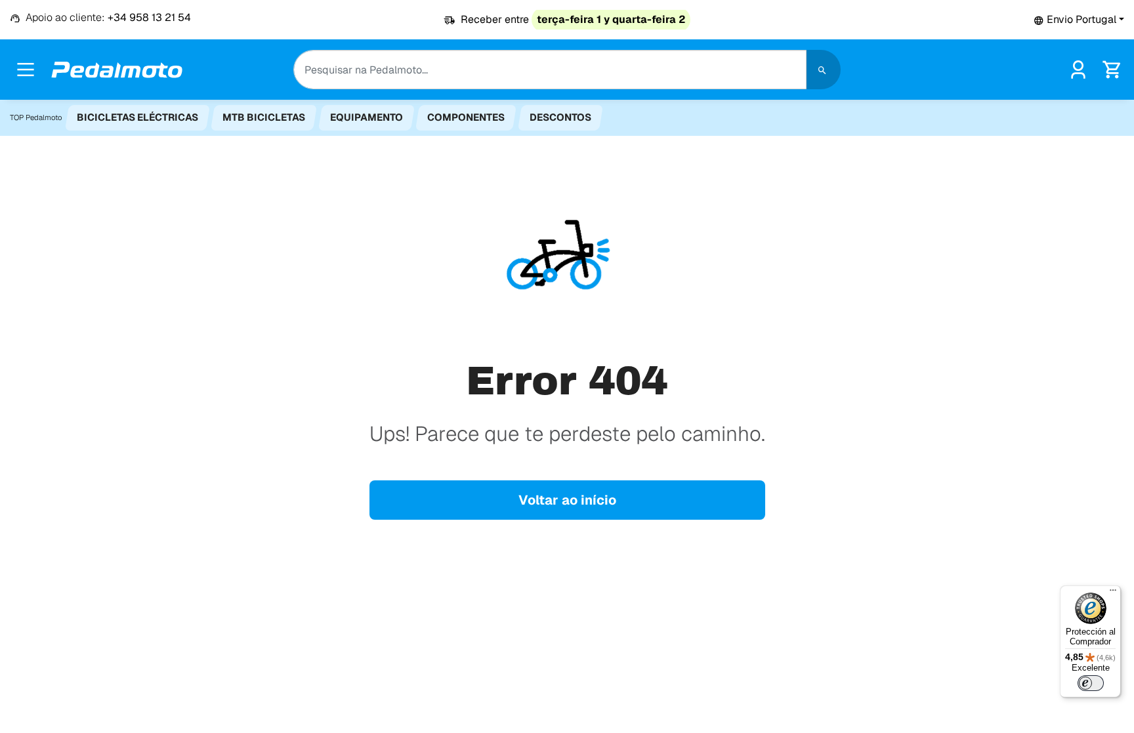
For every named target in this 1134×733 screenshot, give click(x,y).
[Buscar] (824, 69)
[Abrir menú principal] (25, 69)
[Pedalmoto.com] (116, 70)
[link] (1078, 68)
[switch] (1091, 683)
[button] (1079, 19)
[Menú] (1113, 593)
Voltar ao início (567, 500)
